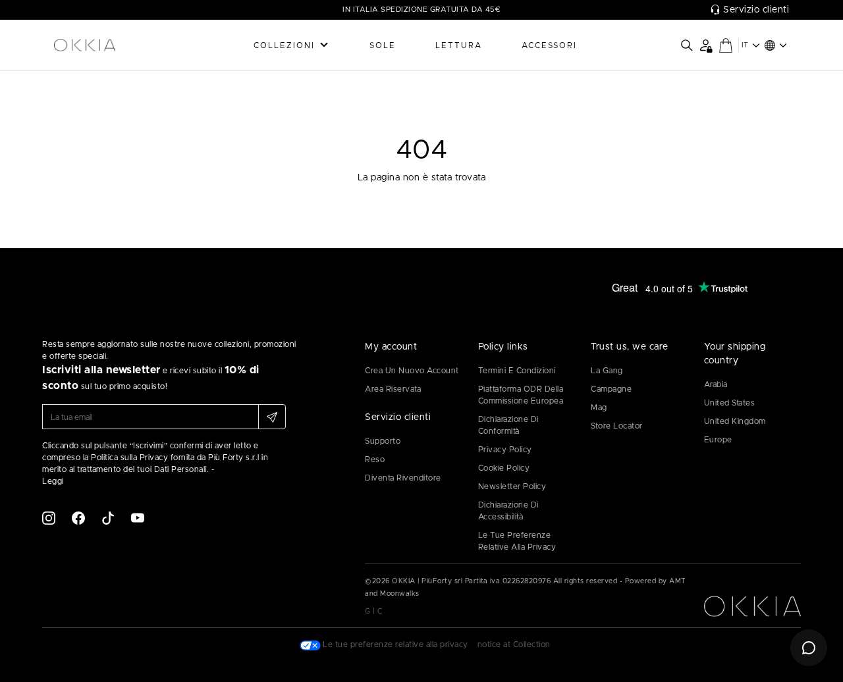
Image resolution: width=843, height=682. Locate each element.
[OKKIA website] (108, 45)
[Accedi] (705, 45)
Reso (375, 459)
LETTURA (458, 45)
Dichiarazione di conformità (508, 425)
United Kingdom (735, 421)
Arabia (716, 384)
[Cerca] (687, 45)
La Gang (607, 371)
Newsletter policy (512, 486)
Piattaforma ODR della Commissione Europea (521, 395)
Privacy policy (505, 450)
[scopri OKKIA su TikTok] (108, 517)
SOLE (382, 45)
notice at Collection (514, 644)
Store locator (617, 426)
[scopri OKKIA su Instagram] (48, 517)
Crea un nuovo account (412, 371)
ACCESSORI (549, 45)
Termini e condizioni (517, 371)
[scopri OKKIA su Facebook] (78, 517)
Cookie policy (504, 468)
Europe (718, 440)
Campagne (611, 389)
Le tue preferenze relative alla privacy (517, 541)
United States (729, 403)
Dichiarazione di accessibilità (508, 511)
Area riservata (393, 389)
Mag (599, 407)
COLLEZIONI (284, 45)
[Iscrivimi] (272, 416)
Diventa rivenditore (403, 478)
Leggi (53, 481)
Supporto (382, 441)
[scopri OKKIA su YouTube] (137, 517)
